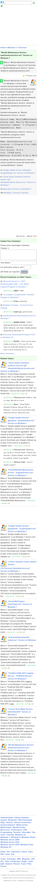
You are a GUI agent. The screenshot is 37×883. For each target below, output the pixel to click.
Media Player (6, 827)
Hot (8, 852)
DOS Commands (25, 820)
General (9, 822)
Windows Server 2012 (10, 842)
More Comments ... (8, 353)
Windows (26, 859)
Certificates (15, 861)
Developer (11, 859)
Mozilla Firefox (19, 827)
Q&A (3, 864)
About (24, 852)
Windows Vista (26, 845)
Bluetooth (12, 820)
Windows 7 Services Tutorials (16, 193)
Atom (7, 854)
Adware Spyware (21, 817)
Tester (3, 859)
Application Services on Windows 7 (17, 189)
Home (3, 47)
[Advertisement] (18, 26)
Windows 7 (12, 47)
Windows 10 (20, 835)
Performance (16, 830)
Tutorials (10, 835)
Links (30, 861)
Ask (12, 854)
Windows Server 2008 (10, 840)
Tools (3, 835)
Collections (16, 852)
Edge (3, 822)
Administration (7, 817)
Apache (4, 820)
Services (23, 47)
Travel (23, 864)
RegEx (24, 861)
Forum (3, 866)
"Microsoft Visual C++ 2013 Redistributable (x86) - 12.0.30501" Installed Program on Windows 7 (15, 284)
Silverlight (26, 832)
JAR (33, 859)
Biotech (9, 864)
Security (17, 832)
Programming (6, 832)
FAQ (29, 864)
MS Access (5, 830)
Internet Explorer (8, 825)
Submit (24, 272)
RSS (2, 854)
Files (7, 861)
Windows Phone (28, 837)
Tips (33, 832)
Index (30, 852)
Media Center (22, 825)
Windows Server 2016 (10, 845)
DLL (2, 861)
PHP (25, 830)
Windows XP (6, 847)
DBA (19, 859)
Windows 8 (15, 837)
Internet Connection (22, 822)
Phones (16, 864)
